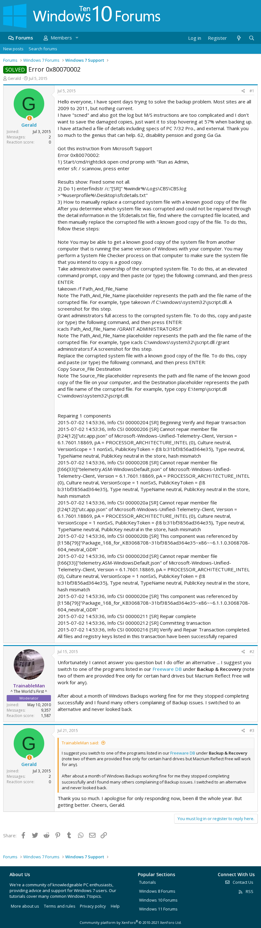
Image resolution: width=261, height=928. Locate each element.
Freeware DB (167, 669)
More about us (25, 906)
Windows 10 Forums (158, 900)
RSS (249, 891)
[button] (76, 38)
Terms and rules (59, 906)
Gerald (14, 78)
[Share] (243, 91)
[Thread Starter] (29, 118)
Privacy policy (93, 906)
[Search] (251, 38)
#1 (252, 91)
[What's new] (238, 38)
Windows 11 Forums (158, 909)
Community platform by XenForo (131, 922)
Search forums (43, 49)
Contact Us (242, 882)
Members (61, 37)
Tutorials (147, 882)
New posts (13, 49)
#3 (252, 730)
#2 (252, 651)
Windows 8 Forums (157, 891)
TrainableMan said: (80, 743)
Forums (24, 37)
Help (115, 906)
